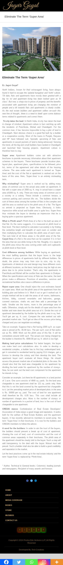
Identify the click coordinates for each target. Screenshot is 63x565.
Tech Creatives (38, 550)
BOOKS (8, 505)
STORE (8, 510)
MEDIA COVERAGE (13, 500)
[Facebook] (27, 480)
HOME (8, 490)
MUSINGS (9, 515)
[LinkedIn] (35, 480)
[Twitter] (31, 480)
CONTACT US (11, 520)
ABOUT (8, 495)
